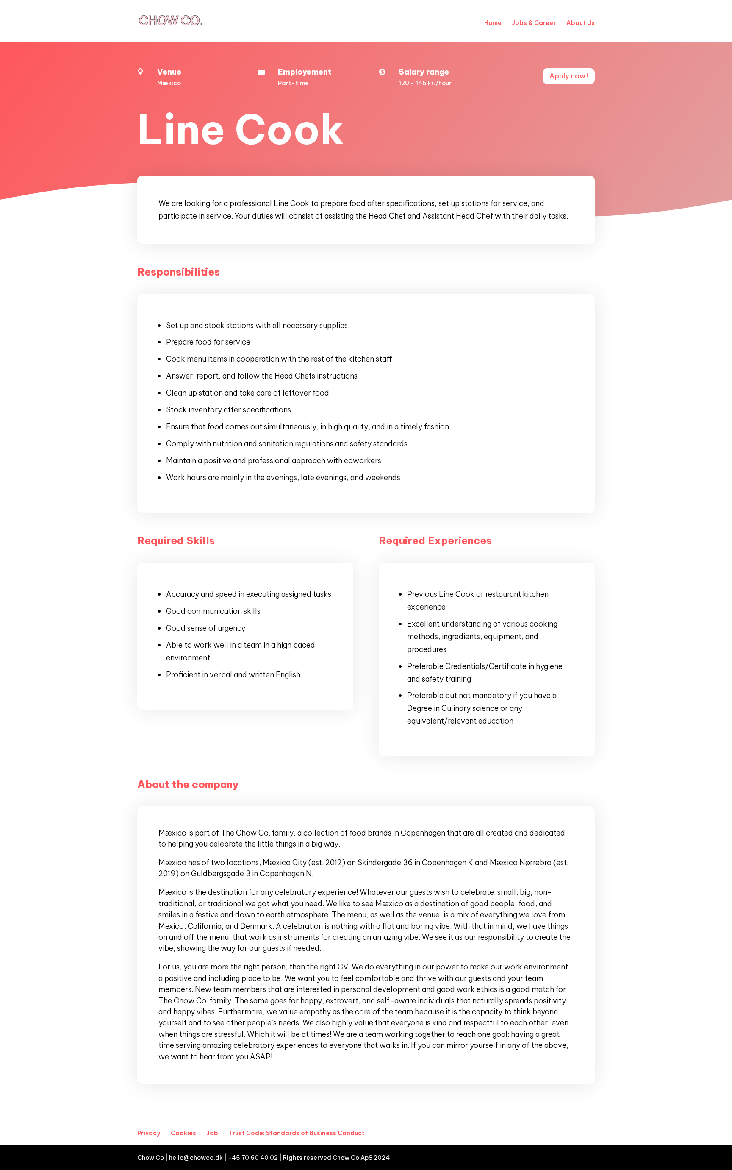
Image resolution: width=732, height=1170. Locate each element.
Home (493, 23)
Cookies (183, 1133)
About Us (580, 23)
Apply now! (568, 76)
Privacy (148, 1133)
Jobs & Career (534, 23)
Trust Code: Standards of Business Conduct (297, 1133)
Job (212, 1133)
